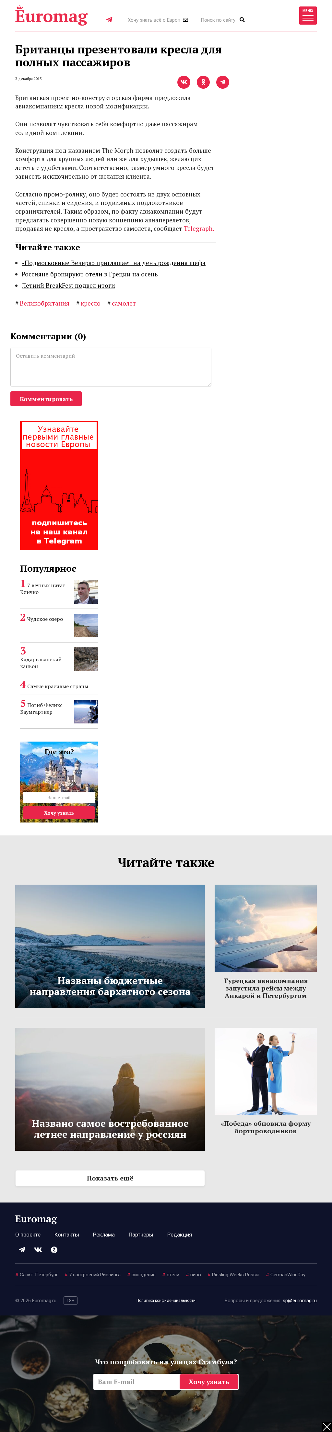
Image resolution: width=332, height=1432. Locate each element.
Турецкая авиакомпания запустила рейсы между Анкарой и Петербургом (265, 988)
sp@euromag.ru (300, 1300)
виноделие (141, 1275)
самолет (121, 303)
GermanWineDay (285, 1275)
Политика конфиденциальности (166, 1300)
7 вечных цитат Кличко (42, 589)
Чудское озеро (45, 618)
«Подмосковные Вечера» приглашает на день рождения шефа (114, 263)
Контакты (66, 1234)
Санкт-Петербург (36, 1275)
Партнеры (141, 1234)
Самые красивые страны (57, 686)
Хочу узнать (59, 813)
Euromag (51, 15)
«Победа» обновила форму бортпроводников (266, 1127)
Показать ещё (110, 1178)
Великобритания (42, 303)
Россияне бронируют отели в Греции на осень (90, 274)
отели (170, 1275)
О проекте (28, 1234)
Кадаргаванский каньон (41, 663)
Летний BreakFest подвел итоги (68, 285)
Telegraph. (199, 228)
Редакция (179, 1234)
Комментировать (46, 399)
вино (193, 1275)
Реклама (104, 1234)
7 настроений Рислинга (93, 1275)
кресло (88, 303)
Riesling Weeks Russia (233, 1275)
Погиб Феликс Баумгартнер (41, 708)
